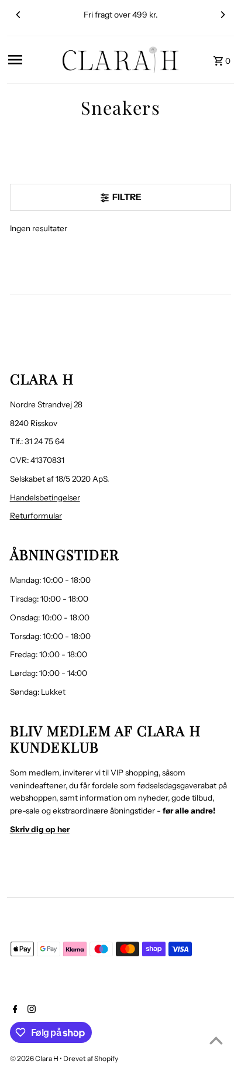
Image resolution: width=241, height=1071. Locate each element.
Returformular (36, 515)
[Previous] (18, 14)
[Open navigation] (31, 59)
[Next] (222, 14)
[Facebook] (14, 1010)
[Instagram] (30, 1010)
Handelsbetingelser (45, 497)
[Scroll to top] (216, 1040)
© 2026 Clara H (35, 1058)
